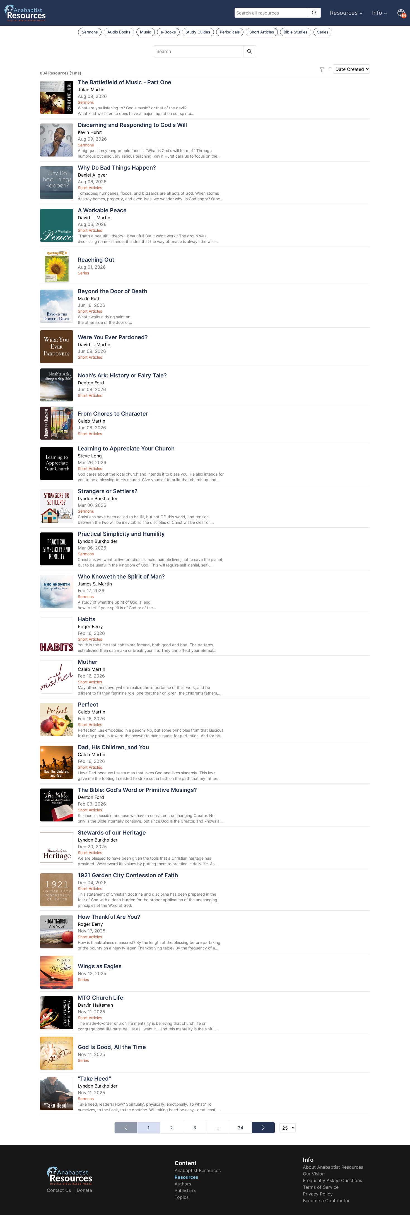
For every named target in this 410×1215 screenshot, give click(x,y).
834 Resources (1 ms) (60, 73)
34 (240, 1127)
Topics (182, 1197)
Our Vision (314, 1174)
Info (377, 12)
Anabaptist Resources (198, 1170)
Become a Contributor (326, 1200)
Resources (344, 12)
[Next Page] (263, 1127)
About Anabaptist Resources (333, 1167)
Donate (84, 1190)
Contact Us (59, 1190)
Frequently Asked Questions (332, 1180)
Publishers (185, 1190)
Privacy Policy (318, 1194)
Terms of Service (321, 1187)
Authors (183, 1184)
